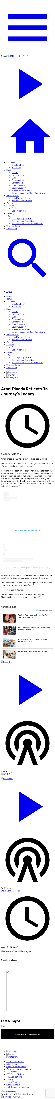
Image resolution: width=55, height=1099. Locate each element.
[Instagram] (12, 377)
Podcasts (10, 162)
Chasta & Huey (18, 165)
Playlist (15, 208)
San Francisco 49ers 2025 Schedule (27, 223)
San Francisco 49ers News (24, 221)
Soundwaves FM (19, 187)
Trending (10, 213)
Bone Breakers (18, 185)
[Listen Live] (27, 688)
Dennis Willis (17, 182)
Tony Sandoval (18, 180)
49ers (8, 215)
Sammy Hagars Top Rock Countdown (28, 193)
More (3, 1026)
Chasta (15, 172)
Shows (9, 170)
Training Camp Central (21, 218)
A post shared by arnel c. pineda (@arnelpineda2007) (27, 567)
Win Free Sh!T (12, 195)
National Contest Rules (22, 200)
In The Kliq (16, 167)
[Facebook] (11, 372)
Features (10, 205)
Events (9, 203)
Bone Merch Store (20, 210)
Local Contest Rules (21, 198)
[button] (27, 618)
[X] (10, 374)
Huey (14, 177)
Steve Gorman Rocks (21, 190)
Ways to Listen (13, 226)
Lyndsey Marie (18, 175)
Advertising (11, 228)
